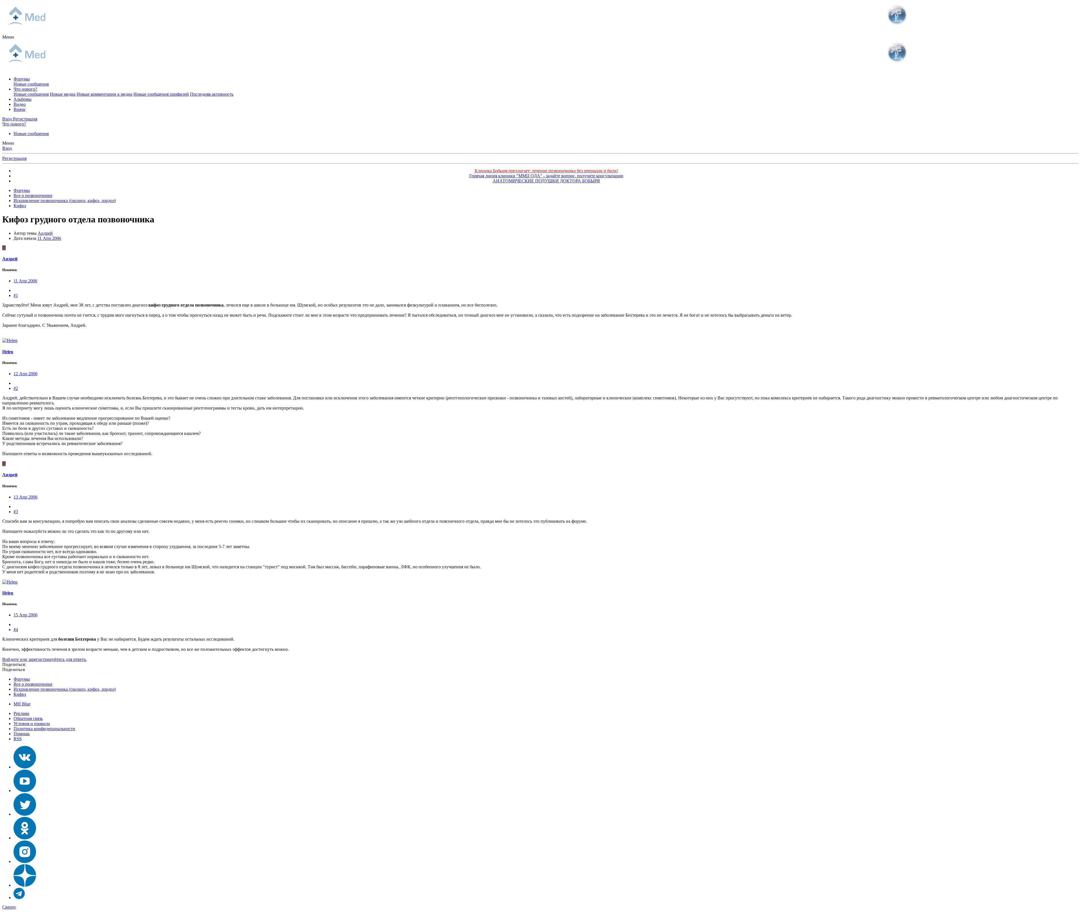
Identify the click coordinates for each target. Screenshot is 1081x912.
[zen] (25, 885)
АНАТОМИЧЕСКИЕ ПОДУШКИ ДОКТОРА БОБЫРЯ (546, 180)
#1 (16, 295)
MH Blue (22, 703)
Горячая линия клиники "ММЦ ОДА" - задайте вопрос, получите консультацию (546, 175)
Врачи (19, 109)
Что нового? (25, 89)
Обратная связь (28, 718)
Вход (7, 148)
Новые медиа (62, 94)
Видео (20, 104)
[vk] (25, 767)
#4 (16, 629)
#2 (16, 388)
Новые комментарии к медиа (104, 94)
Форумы (22, 79)
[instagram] (25, 861)
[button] (8, 37)
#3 (16, 511)
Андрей (45, 233)
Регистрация (14, 158)
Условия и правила (32, 723)
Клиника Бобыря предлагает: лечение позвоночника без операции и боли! (546, 170)
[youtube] (25, 790)
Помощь (22, 733)
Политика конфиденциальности (44, 728)
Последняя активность (211, 94)
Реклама (21, 713)
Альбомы (23, 99)
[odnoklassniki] (25, 837)
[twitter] (25, 814)
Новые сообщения (31, 84)
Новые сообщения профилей (161, 94)
